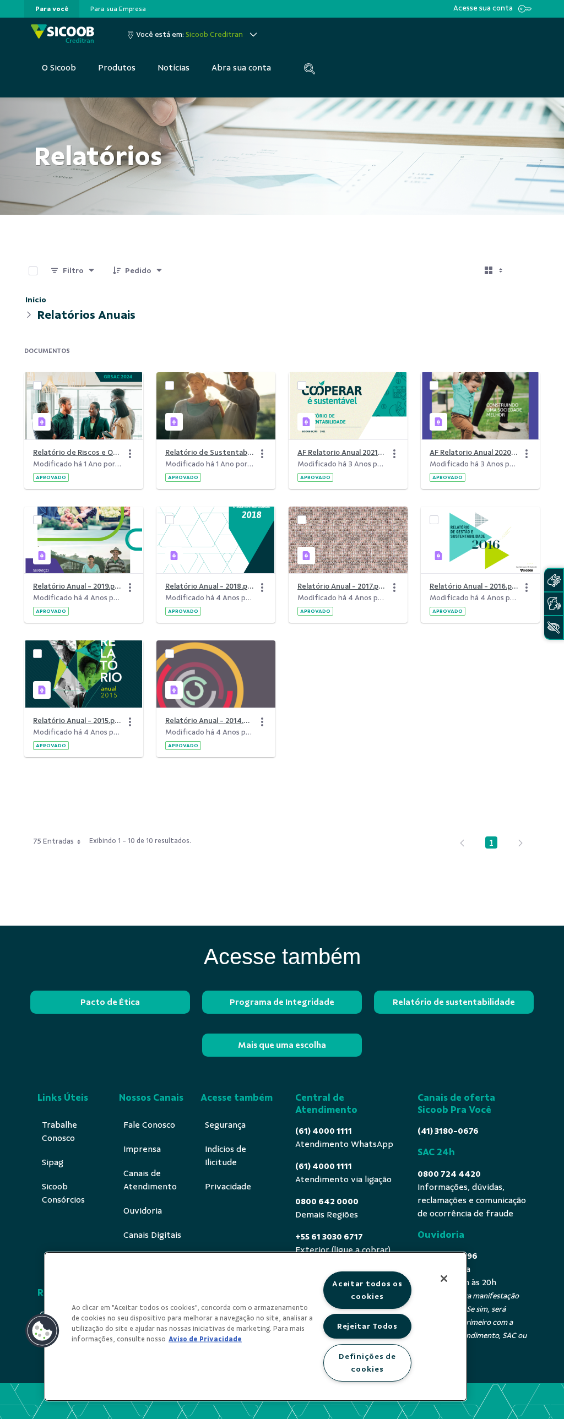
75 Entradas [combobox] (53, 841)
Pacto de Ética (110, 1002)
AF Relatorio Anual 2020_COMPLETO (474, 452)
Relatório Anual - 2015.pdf (77, 720)
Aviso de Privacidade (205, 1339)
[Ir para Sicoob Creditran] (62, 34)
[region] (255, 1326)
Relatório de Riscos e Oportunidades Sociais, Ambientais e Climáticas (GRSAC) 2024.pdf (77, 452)
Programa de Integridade (282, 1002)
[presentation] (51, 9)
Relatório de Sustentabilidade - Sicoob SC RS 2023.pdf (209, 452)
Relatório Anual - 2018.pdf (209, 586)
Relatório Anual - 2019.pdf (77, 586)
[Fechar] (444, 1278)
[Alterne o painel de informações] (526, 271)
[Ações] (130, 454)
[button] (42, 1331)
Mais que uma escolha (282, 1045)
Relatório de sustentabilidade (454, 1002)
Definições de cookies (367, 1362)
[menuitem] (51, 9)
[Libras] (553, 580)
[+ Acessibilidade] (553, 627)
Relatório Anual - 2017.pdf (341, 586)
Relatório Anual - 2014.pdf (209, 720)
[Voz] (553, 603)
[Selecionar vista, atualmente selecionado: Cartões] (494, 271)
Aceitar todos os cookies (367, 1290)
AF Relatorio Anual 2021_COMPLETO (341, 452)
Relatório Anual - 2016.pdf (474, 586)
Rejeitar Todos (367, 1326)
